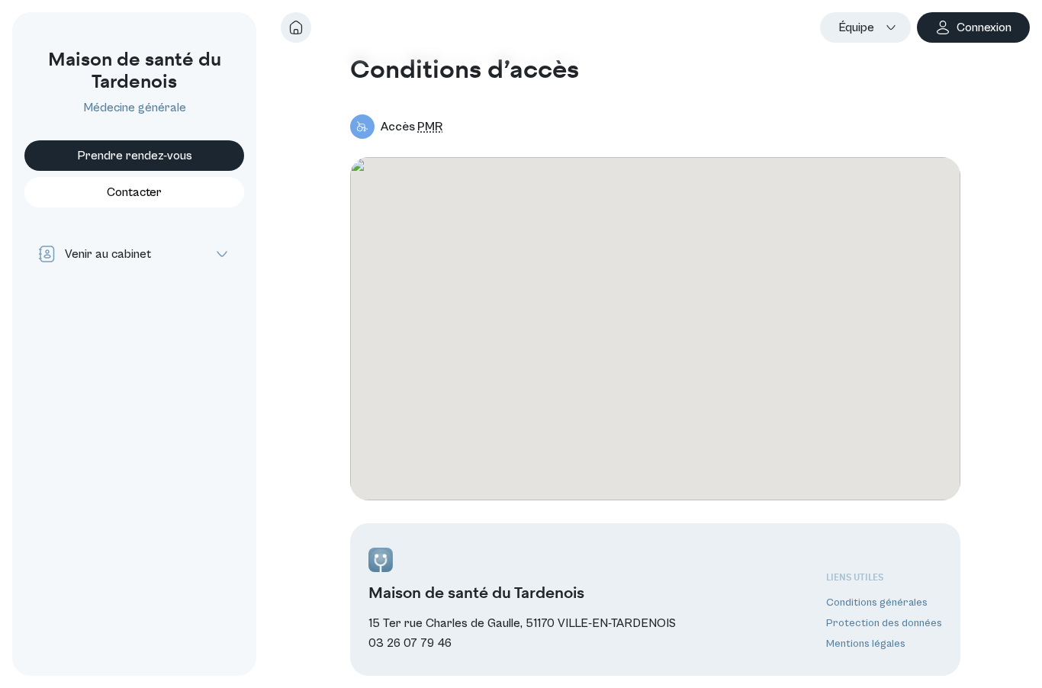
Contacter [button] (134, 192)
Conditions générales (877, 602)
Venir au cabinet (108, 254)
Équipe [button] (856, 27)
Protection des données (884, 623)
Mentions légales (865, 644)
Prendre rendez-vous (134, 155)
